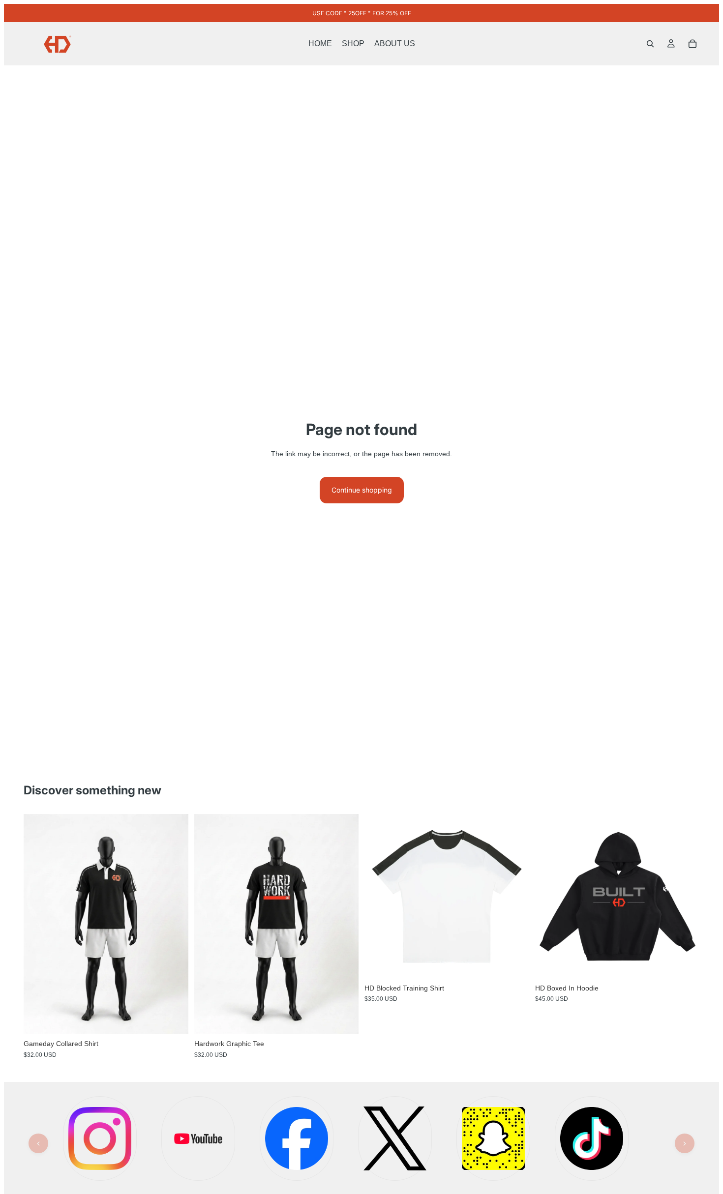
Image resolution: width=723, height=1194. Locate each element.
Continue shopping (361, 490)
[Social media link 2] (198, 1138)
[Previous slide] (38, 924)
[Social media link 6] (493, 1138)
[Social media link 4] (395, 1138)
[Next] (684, 1143)
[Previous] (38, 1143)
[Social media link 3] (296, 1138)
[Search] (650, 44)
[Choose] (173, 1019)
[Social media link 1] (100, 1138)
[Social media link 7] (592, 1138)
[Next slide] (173, 924)
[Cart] (692, 44)
